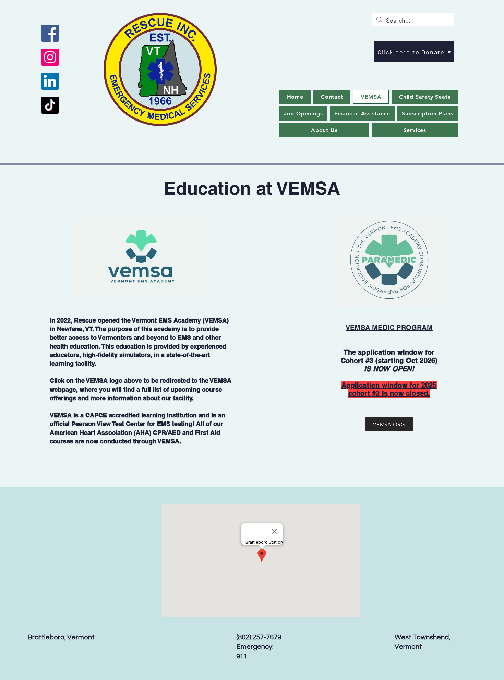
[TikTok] (50, 105)
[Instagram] (50, 57)
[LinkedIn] (50, 81)
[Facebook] (50, 33)
